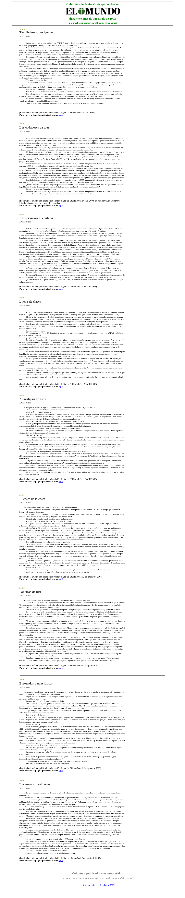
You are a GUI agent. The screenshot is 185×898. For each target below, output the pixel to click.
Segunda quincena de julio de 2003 (98, 885)
